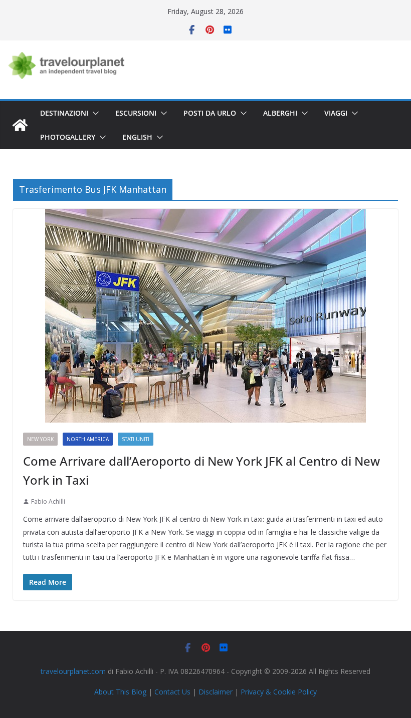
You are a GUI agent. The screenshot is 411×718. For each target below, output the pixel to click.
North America (88, 439)
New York (40, 439)
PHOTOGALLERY (67, 137)
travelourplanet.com (73, 671)
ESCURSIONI (135, 113)
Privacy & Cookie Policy (279, 691)
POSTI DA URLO (209, 113)
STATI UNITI (135, 439)
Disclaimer (215, 691)
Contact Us (172, 691)
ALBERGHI (280, 113)
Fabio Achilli (48, 501)
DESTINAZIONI (64, 113)
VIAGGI (335, 113)
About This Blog (120, 691)
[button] (93, 113)
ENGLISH (137, 137)
